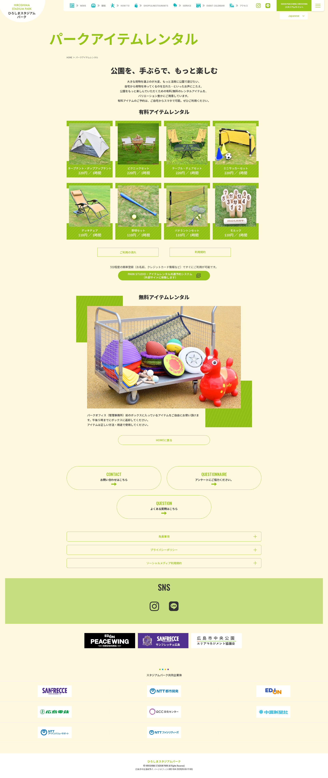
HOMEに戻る (164, 440)
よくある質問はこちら (164, 505)
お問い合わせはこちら (114, 476)
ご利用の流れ (128, 252)
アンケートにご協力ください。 (214, 476)
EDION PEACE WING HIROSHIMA (294, 5)
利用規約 (200, 252)
